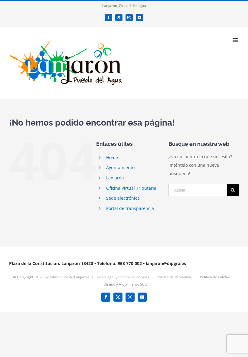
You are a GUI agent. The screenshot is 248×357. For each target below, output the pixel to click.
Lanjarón (115, 178)
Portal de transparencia (130, 208)
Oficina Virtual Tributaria (131, 188)
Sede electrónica (123, 198)
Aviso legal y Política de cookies (122, 277)
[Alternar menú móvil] (236, 40)
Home (112, 157)
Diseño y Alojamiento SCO (125, 284)
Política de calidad (215, 277)
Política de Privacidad (174, 277)
